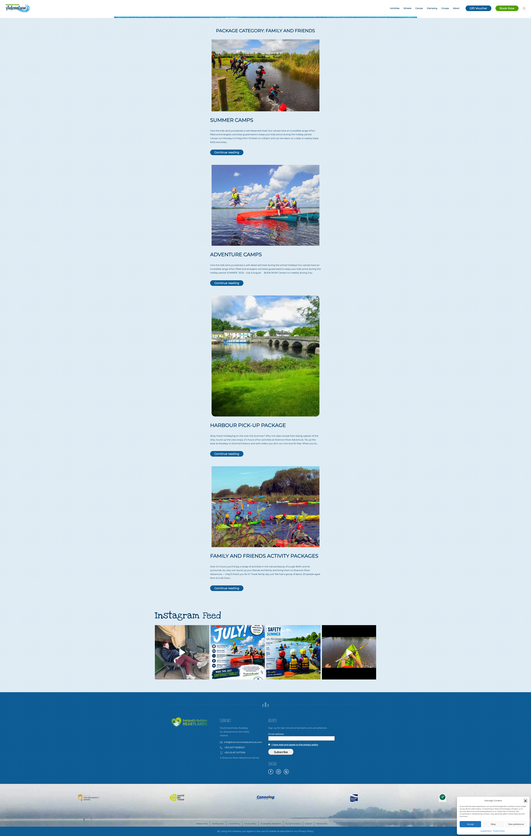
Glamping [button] (432, 8)
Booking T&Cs (218, 824)
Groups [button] (445, 8)
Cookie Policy (486, 831)
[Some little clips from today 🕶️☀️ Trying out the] (349, 652)
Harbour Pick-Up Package (248, 425)
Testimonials (321, 824)
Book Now (507, 8)
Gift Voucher (478, 8)
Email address (276, 734)
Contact (308, 824)
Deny (493, 824)
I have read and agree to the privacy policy (294, 744)
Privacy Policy (499, 831)
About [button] (456, 8)
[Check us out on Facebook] (270, 771)
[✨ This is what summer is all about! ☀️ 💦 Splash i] (238, 652)
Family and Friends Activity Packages (264, 556)
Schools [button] (407, 8)
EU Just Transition (293, 824)
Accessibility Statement (271, 824)
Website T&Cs (202, 824)
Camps (419, 8)
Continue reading (226, 152)
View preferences (516, 824)
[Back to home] (18, 8)
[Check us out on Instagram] (278, 771)
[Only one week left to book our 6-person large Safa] (182, 652)
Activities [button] (394, 8)
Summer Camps (231, 120)
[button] (525, 800)
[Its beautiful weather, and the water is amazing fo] (293, 652)
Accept (470, 824)
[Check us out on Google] (286, 771)
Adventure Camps (236, 254)
